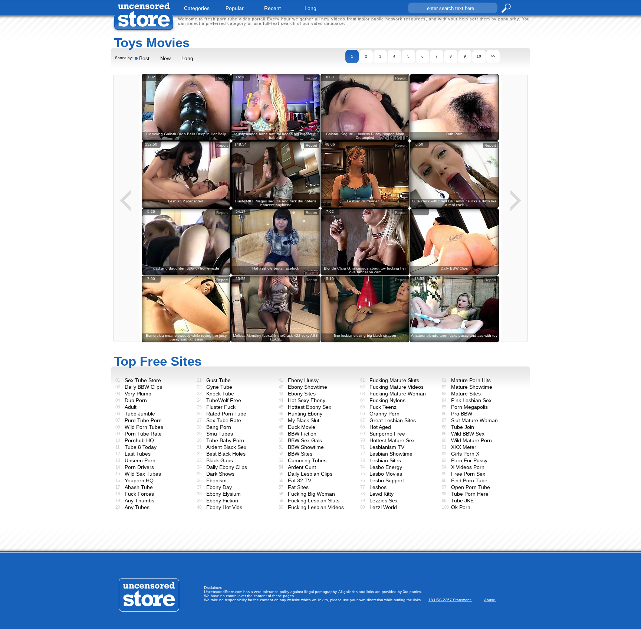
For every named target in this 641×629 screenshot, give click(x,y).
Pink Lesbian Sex (471, 400)
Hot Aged (380, 427)
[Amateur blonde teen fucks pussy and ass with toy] (454, 341)
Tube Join (462, 427)
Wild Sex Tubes (143, 474)
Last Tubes (138, 454)
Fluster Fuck (221, 407)
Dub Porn (136, 400)
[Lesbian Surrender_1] (365, 207)
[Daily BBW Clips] (454, 274)
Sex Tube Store (143, 380)
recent (272, 8)
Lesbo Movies (385, 474)
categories (197, 8)
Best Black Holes (226, 454)
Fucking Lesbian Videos (316, 507)
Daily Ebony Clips (226, 467)
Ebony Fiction (222, 500)
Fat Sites (298, 487)
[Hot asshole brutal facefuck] (275, 274)
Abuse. (490, 600)
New (165, 58)
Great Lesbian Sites (392, 420)
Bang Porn (218, 427)
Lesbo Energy (385, 467)
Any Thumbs (139, 500)
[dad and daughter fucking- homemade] (186, 274)
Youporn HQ (139, 480)
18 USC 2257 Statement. (450, 600)
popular (235, 8)
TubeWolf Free (223, 400)
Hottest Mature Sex (392, 440)
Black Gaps (219, 460)
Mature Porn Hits (471, 380)
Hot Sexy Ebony (306, 400)
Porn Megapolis (469, 407)
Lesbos (378, 487)
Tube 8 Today (141, 447)
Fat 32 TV (299, 480)
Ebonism (216, 480)
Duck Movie (301, 427)
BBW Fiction (302, 433)
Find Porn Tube (469, 480)
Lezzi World (383, 507)
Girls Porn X (465, 454)
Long (187, 58)
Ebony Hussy (303, 380)
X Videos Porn (467, 467)
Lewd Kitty (381, 494)
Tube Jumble (140, 413)
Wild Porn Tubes (144, 427)
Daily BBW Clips (143, 387)
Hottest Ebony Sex (309, 407)
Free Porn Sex (468, 474)
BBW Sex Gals (305, 440)
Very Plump (138, 393)
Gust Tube (218, 380)
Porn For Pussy (469, 460)
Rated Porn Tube (226, 413)
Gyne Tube (219, 387)
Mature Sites (466, 393)
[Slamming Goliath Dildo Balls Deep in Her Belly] (186, 139)
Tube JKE (462, 500)
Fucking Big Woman (311, 494)
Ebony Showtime (307, 387)
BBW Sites (300, 454)
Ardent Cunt (302, 467)
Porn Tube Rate (143, 433)
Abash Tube (139, 487)
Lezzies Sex (383, 500)
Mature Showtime (471, 387)
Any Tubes (137, 507)
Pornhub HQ (139, 440)
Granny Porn (384, 413)
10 (479, 56)
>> (493, 56)
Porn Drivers (139, 467)
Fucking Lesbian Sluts (313, 500)
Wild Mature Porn (471, 440)
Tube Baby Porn (225, 440)
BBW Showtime (306, 447)
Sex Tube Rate (223, 420)
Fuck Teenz (383, 407)
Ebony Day (219, 487)
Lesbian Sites (385, 460)
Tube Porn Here (470, 494)
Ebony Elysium (223, 494)
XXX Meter (463, 447)
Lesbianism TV (386, 447)
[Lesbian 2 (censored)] (186, 207)
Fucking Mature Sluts (394, 380)
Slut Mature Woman (474, 420)
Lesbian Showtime (390, 454)
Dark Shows (220, 474)
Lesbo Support (386, 480)
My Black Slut (303, 420)
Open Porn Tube (470, 487)
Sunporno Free (387, 433)
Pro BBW (461, 413)
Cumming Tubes (307, 460)
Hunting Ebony (305, 413)
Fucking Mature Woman (397, 393)
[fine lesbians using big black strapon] (365, 341)
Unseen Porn (140, 460)
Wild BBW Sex (467, 433)
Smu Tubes (219, 433)
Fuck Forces (139, 494)
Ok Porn (460, 507)
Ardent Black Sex (226, 447)
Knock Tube (220, 393)
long (310, 8)
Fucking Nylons (387, 400)
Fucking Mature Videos (396, 387)
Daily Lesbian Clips (310, 474)
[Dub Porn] (454, 139)
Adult (131, 407)
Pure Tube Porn (143, 420)
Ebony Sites (302, 393)
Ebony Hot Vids (224, 507)
